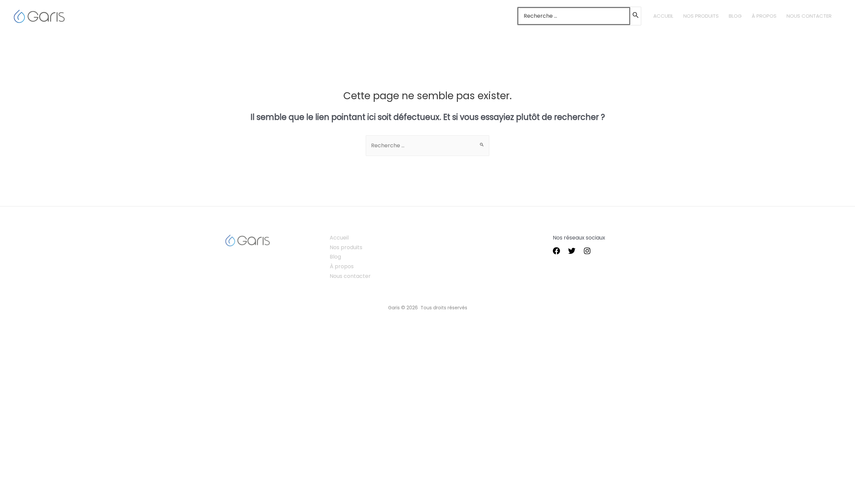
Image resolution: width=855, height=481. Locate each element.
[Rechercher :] (427, 145)
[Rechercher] (636, 16)
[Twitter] (571, 251)
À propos (342, 266)
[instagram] (587, 251)
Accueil (339, 238)
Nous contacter (350, 276)
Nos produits (346, 247)
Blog (335, 257)
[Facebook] (556, 251)
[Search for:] (573, 16)
